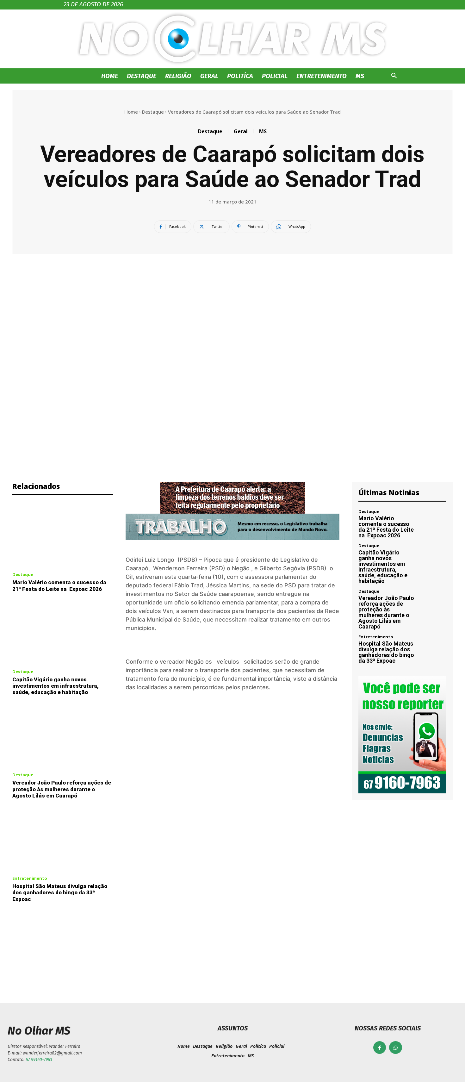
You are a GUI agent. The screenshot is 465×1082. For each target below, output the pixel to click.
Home (109, 76)
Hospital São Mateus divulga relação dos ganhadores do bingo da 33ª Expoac (59, 892)
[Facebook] (379, 1047)
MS (360, 76)
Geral (209, 76)
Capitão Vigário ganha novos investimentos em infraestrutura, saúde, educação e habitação (55, 686)
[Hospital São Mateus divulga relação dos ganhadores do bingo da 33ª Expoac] (62, 839)
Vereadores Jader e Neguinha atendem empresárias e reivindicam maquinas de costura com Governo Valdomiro (347, 950)
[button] (393, 76)
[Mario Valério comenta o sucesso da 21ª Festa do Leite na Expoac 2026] (62, 535)
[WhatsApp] (395, 1047)
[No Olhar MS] (232, 38)
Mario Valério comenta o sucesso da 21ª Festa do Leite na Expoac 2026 (59, 585)
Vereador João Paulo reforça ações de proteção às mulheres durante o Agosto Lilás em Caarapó (61, 789)
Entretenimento (321, 76)
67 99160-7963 (39, 1059)
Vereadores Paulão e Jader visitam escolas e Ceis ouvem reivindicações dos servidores (118, 945)
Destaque (141, 76)
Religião (178, 76)
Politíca (240, 76)
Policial (275, 76)
